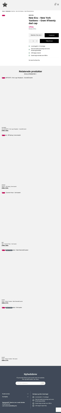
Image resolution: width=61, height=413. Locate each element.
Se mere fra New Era (34, 60)
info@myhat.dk (6, 404)
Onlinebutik (8, 11)
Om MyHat (5, 396)
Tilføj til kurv (49, 41)
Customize (52, 35)
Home (3, 11)
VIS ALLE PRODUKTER (30, 74)
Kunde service (6, 393)
